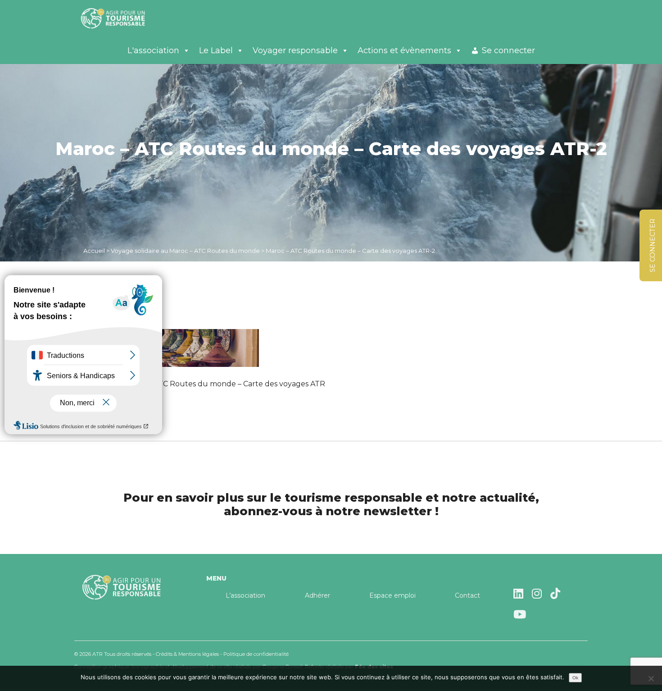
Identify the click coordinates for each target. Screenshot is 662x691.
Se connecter (508, 50)
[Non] (650, 678)
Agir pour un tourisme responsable (123, 18)
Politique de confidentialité (256, 654)
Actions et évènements (404, 50)
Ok (575, 677)
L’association (245, 595)
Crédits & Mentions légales (187, 654)
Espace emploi (392, 595)
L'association (153, 50)
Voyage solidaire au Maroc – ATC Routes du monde (185, 250)
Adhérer (317, 595)
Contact (467, 595)
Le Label (216, 50)
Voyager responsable (295, 50)
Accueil (94, 250)
